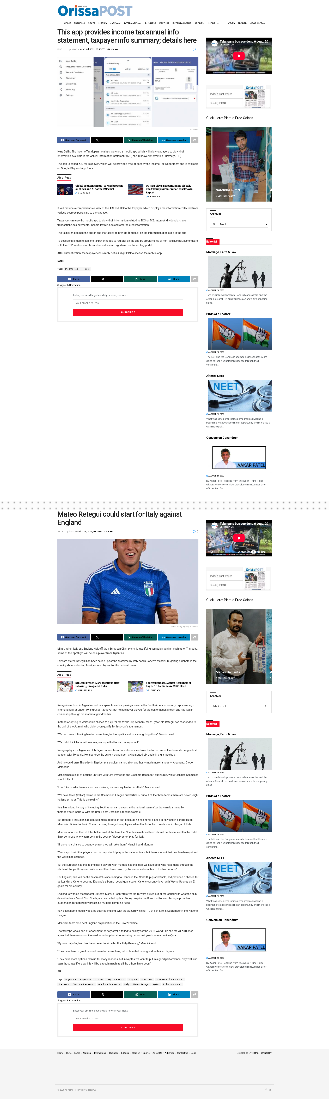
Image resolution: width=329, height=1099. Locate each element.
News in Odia (257, 23)
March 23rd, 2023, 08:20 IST (88, 531)
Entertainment (182, 23)
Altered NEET (215, 376)
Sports (199, 23)
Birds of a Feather (218, 314)
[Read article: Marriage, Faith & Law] (240, 272)
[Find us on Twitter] (270, 1090)
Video (231, 23)
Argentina (70, 979)
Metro (103, 23)
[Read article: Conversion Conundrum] (240, 457)
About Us (157, 1053)
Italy (126, 984)
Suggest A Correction (69, 285)
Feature (164, 23)
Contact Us (182, 1053)
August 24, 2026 (216, 414)
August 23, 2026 (216, 476)
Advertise (169, 1053)
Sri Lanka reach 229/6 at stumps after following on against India (97, 684)
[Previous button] (208, 164)
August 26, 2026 (216, 290)
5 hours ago (83, 193)
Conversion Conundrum (222, 437)
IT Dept (86, 269)
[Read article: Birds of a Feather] (240, 334)
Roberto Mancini (172, 984)
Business (150, 23)
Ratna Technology (262, 1052)
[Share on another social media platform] (194, 140)
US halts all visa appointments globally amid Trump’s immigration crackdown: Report (169, 189)
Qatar (156, 984)
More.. (212, 23)
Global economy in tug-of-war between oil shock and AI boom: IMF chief (99, 187)
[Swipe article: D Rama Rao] (239, 646)
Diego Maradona (116, 979)
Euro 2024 (147, 979)
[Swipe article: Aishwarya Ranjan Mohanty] (239, 164)
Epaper (242, 23)
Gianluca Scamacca (109, 984)
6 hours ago (154, 197)
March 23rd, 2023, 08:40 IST (91, 49)
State (91, 23)
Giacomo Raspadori (83, 984)
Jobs (193, 1053)
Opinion (136, 1053)
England (133, 979)
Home (67, 23)
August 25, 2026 (216, 352)
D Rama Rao (225, 672)
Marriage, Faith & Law (221, 252)
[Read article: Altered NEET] (240, 396)
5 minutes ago (84, 690)
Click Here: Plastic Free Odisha (229, 118)
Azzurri (99, 979)
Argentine (85, 979)
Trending (79, 23)
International (133, 23)
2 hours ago (154, 690)
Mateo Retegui (141, 984)
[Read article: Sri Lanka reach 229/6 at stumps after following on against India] (65, 686)
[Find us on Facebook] (266, 1090)
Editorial (125, 1053)
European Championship (170, 979)
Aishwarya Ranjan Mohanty (236, 190)
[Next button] (269, 164)
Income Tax (71, 269)
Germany (64, 984)
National (115, 23)
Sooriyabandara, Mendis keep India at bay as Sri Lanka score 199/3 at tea (168, 684)
